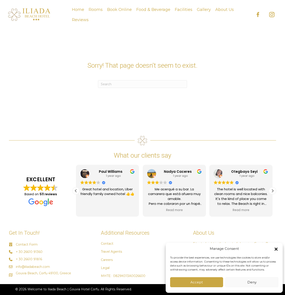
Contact (107, 244)
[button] (276, 248)
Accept (196, 282)
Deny (251, 282)
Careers (107, 260)
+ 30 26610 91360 (29, 252)
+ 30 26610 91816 (29, 259)
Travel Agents (111, 252)
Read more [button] (174, 210)
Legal (105, 268)
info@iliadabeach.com (33, 267)
